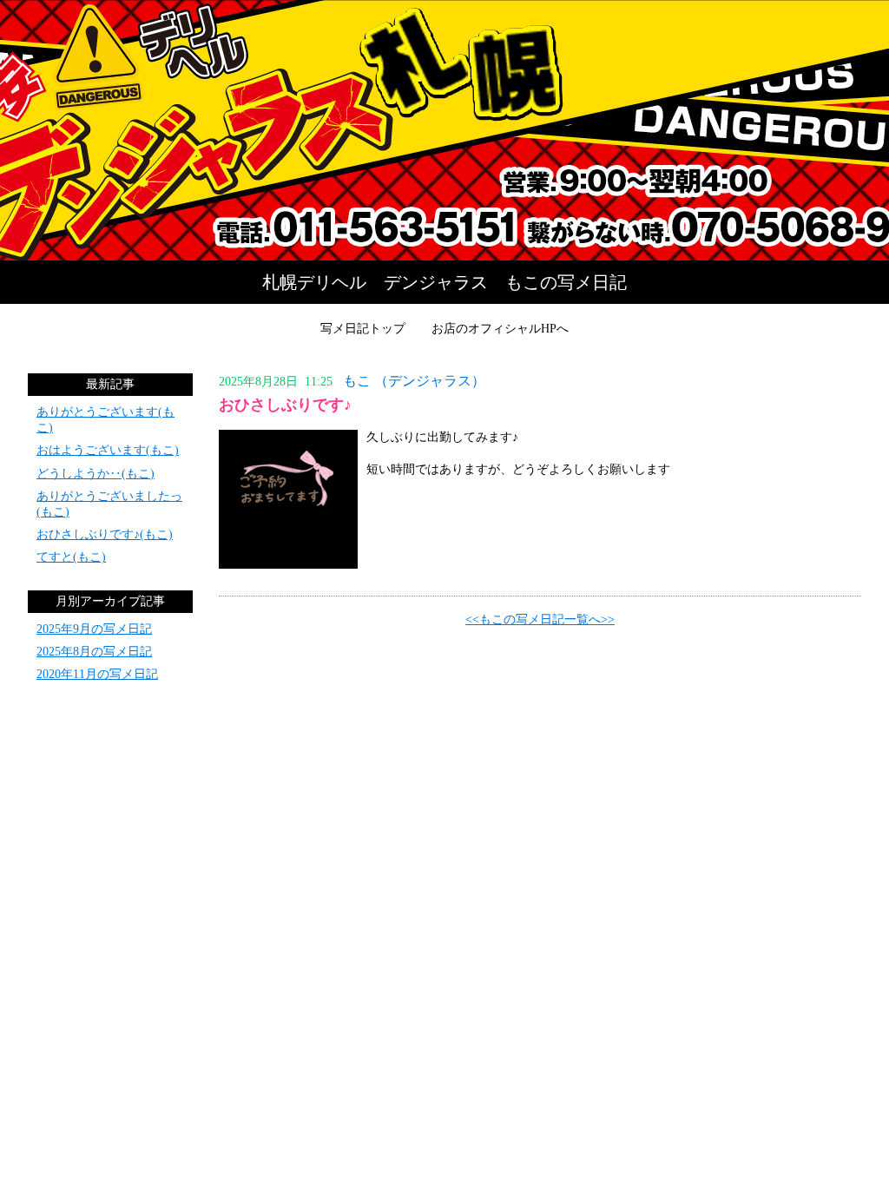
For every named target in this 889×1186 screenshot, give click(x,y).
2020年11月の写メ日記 (97, 674)
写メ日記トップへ (444, 130)
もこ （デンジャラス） (414, 380)
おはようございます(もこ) (107, 450)
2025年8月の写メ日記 (94, 651)
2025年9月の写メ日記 (94, 629)
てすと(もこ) (71, 556)
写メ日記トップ (362, 328)
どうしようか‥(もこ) (95, 473)
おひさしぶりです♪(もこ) (104, 534)
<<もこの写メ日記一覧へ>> (540, 619)
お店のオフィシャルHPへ (500, 328)
